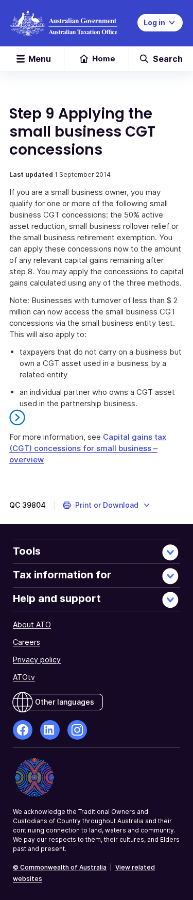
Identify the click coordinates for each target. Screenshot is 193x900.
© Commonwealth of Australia (60, 867)
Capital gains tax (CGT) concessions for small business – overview (87, 448)
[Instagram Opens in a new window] (77, 730)
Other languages (64, 701)
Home (103, 58)
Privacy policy (37, 659)
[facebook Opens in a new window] (22, 730)
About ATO (32, 624)
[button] (107, 505)
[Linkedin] (50, 730)
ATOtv (24, 677)
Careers (26, 642)
